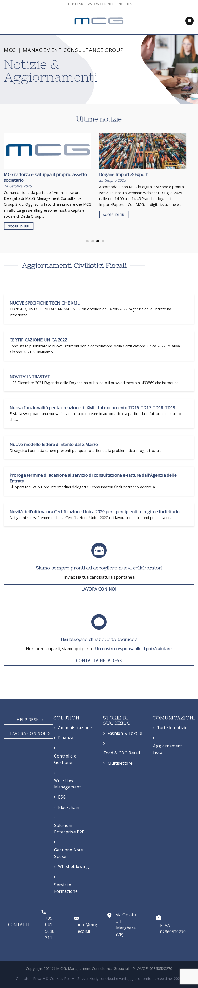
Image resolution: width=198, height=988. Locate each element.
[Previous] (10, 178)
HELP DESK (75, 4)
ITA (129, 4)
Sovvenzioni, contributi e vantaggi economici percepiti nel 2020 (129, 978)
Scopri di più (18, 226)
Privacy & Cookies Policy (53, 978)
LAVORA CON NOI (100, 4)
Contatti (22, 978)
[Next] (180, 178)
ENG (120, 4)
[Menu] (189, 21)
